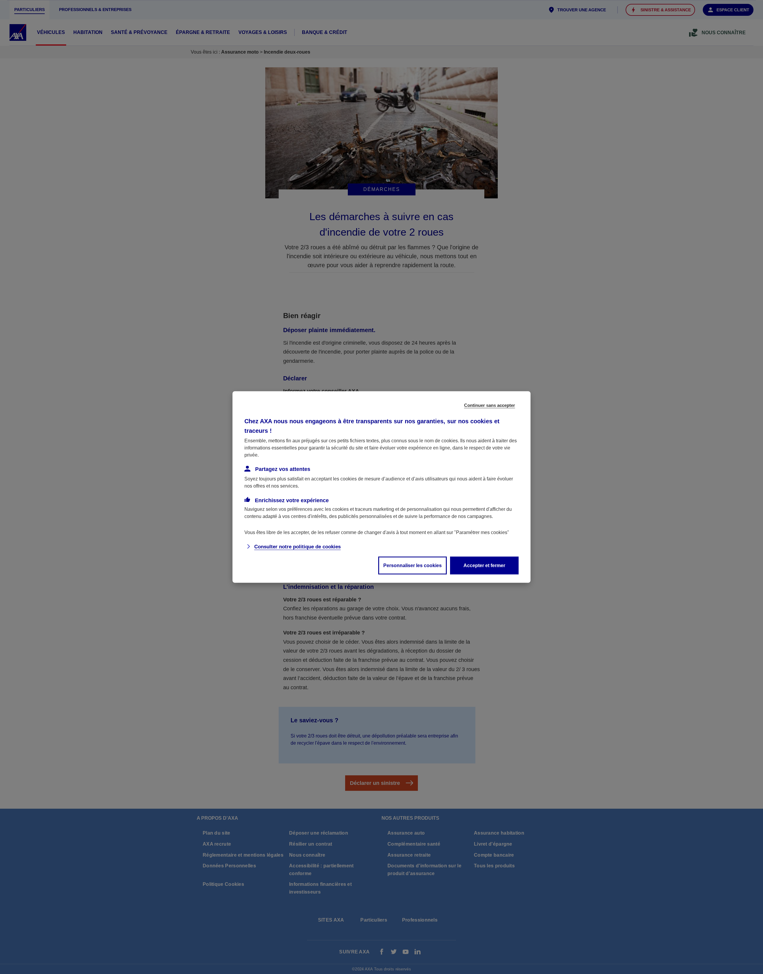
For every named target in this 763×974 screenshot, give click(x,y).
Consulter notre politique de (297, 547)
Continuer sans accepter (489, 405)
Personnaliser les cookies (412, 565)
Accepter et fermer (484, 565)
